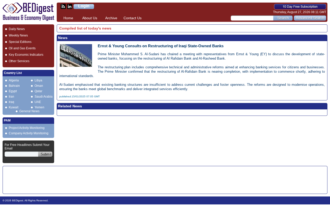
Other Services (19, 61)
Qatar (38, 91)
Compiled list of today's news (85, 28)
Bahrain (14, 86)
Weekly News (18, 35)
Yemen (39, 107)
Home (68, 18)
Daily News (17, 29)
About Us (89, 18)
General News (29, 111)
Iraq (11, 102)
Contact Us (132, 18)
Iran (11, 96)
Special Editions (20, 42)
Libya (38, 80)
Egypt (13, 91)
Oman (39, 86)
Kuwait (13, 107)
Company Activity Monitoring (28, 133)
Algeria (14, 80)
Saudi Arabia (44, 96)
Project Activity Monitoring (27, 128)
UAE (38, 102)
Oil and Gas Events (22, 48)
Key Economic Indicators (26, 55)
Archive (111, 18)
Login (83, 6)
